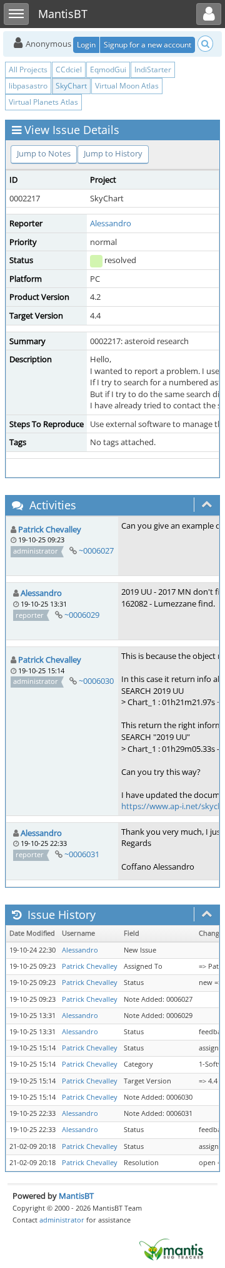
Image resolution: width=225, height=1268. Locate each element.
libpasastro (28, 85)
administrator (61, 1219)
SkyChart (71, 85)
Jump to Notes (44, 153)
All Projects (28, 69)
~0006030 (96, 680)
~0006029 (81, 614)
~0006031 (81, 854)
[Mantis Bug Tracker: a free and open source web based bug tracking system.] (171, 1248)
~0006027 (96, 550)
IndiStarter (152, 69)
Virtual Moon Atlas (127, 85)
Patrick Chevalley (49, 529)
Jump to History (113, 153)
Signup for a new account (147, 44)
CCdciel (69, 69)
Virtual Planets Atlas (43, 102)
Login (86, 44)
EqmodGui (108, 69)
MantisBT (76, 1195)
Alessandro (110, 223)
